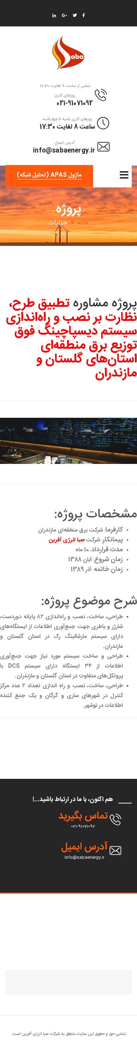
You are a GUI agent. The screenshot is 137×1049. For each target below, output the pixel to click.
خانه (83, 223)
